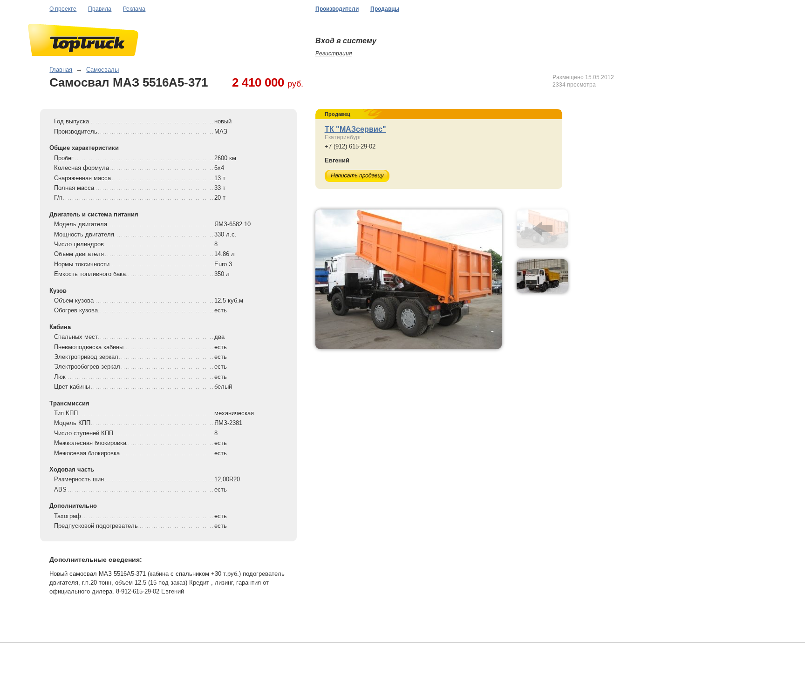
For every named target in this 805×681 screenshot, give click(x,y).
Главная (60, 69)
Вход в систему (345, 41)
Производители (337, 9)
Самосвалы (102, 69)
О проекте (62, 9)
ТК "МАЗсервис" (355, 129)
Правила (99, 9)
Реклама (134, 9)
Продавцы (384, 9)
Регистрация (333, 53)
